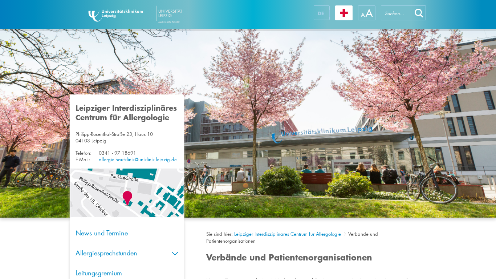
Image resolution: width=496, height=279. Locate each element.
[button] (419, 12)
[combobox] (396, 12)
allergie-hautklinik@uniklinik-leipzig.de (138, 159)
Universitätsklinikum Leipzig (156, 14)
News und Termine (102, 233)
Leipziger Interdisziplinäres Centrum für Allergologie (287, 234)
